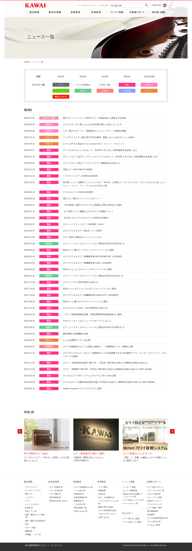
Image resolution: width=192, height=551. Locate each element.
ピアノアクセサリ (154, 490)
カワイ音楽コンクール (132, 500)
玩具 (27, 524)
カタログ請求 (152, 494)
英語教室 (77, 494)
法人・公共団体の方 (106, 497)
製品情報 (34, 12)
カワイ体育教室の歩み (107, 510)
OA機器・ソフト (31, 534)
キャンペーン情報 (154, 497)
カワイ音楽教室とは (82, 487)
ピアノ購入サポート (155, 487)
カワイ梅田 (54, 494)
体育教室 (96, 12)
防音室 (27, 508)
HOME (26, 62)
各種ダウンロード (154, 501)
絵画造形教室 (79, 497)
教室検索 (77, 501)
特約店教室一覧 (80, 508)
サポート (149, 91)
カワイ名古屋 (55, 490)
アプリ (27, 501)
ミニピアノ (29, 497)
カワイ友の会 (152, 521)
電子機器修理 (152, 511)
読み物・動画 (157, 12)
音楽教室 (75, 12)
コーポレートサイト (89, 5)
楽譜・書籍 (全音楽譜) (34, 521)
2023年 (127, 76)
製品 (127, 85)
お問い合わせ (79, 511)
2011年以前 (149, 76)
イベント (60, 91)
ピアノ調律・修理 (154, 508)
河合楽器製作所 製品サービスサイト (35, 5)
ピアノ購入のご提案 (131, 518)
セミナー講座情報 (130, 490)
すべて (61, 85)
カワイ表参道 (55, 487)
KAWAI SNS (157, 5)
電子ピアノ (29, 494)
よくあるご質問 (153, 525)
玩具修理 (150, 515)
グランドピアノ (31, 487)
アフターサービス (154, 504)
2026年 (60, 76)
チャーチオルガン (32, 504)
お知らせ (149, 85)
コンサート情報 (129, 487)
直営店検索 (54, 497)
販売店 (83, 91)
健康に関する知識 (105, 507)
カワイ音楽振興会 (83, 85)
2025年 (83, 76)
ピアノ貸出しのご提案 (132, 522)
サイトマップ (56, 545)
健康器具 (28, 531)
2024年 (105, 76)
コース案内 (102, 487)
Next (172, 431)
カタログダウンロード (107, 514)
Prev (20, 431)
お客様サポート (137, 12)
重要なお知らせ (61, 97)
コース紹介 (78, 490)
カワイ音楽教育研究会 (156, 518)
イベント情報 (116, 12)
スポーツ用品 (30, 528)
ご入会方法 (78, 504)
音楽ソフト (29, 511)
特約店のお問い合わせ (59, 501)
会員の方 (102, 494)
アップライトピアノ (33, 490)
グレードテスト (129, 504)
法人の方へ (105, 5)
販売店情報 (55, 12)
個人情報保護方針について (36, 545)
